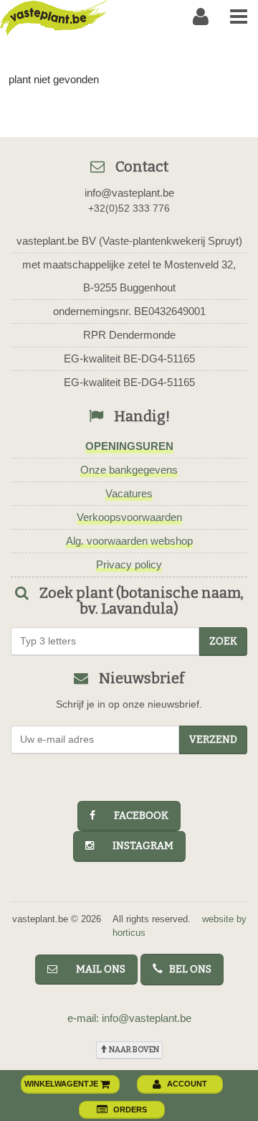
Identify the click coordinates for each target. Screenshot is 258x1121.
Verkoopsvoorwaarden (129, 517)
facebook (134, 816)
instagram (136, 846)
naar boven (133, 1049)
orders (130, 1109)
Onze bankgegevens (129, 470)
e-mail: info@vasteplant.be (129, 1018)
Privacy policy (129, 564)
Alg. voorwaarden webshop (129, 541)
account (187, 1083)
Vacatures (129, 493)
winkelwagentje (62, 1083)
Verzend (213, 739)
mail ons (94, 969)
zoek (223, 641)
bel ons (187, 969)
